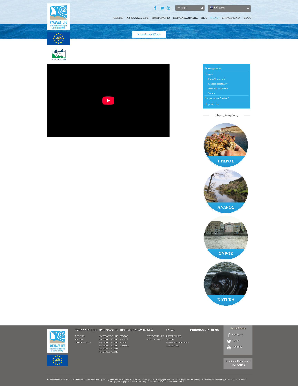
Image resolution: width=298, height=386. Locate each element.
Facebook (237, 334)
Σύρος (123, 342)
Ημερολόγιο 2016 (108, 342)
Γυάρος (124, 336)
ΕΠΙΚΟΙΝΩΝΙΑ (231, 17)
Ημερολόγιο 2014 (108, 348)
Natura (124, 345)
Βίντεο (209, 74)
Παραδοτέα (211, 104)
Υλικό (170, 330)
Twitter (236, 340)
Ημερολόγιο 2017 (108, 339)
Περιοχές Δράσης (133, 330)
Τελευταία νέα (155, 336)
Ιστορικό (79, 336)
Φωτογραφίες (213, 68)
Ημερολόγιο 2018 (108, 336)
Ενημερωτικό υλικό (217, 98)
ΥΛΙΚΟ (214, 17)
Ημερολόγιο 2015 (108, 345)
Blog (247, 17)
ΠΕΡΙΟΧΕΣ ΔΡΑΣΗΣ (185, 17)
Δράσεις (211, 93)
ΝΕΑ (204, 17)
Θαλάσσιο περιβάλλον (218, 88)
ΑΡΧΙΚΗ (118, 17)
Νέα (150, 330)
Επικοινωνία (200, 330)
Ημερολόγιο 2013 (108, 351)
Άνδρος (124, 339)
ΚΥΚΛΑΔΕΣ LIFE (137, 17)
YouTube (237, 346)
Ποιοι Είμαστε (82, 342)
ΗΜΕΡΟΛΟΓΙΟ (161, 17)
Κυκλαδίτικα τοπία (216, 79)
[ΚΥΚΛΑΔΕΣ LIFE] (58, 35)
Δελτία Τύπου (155, 339)
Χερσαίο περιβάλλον (217, 83)
